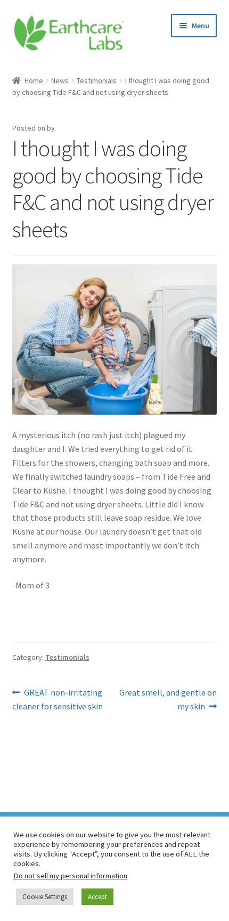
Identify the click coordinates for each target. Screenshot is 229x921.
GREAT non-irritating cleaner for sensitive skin (57, 699)
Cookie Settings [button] (44, 896)
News (60, 80)
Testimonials (97, 80)
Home (33, 80)
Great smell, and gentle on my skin (168, 699)
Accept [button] (97, 896)
